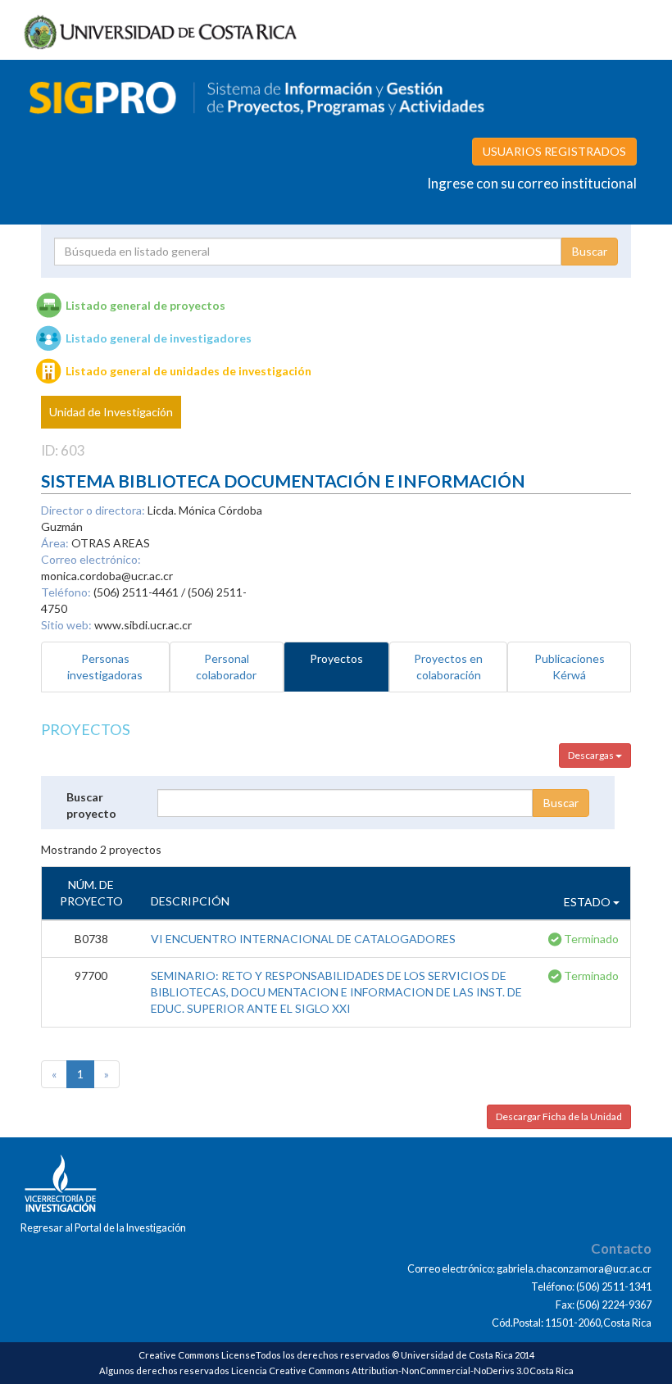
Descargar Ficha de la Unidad (559, 1116)
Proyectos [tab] (336, 658)
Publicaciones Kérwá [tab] (569, 666)
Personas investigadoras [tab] (105, 666)
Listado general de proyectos (145, 305)
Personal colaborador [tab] (226, 666)
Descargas (591, 755)
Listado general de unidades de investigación (188, 371)
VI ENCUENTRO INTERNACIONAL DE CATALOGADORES (303, 939)
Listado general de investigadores (159, 338)
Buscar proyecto (91, 805)
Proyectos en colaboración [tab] (448, 666)
